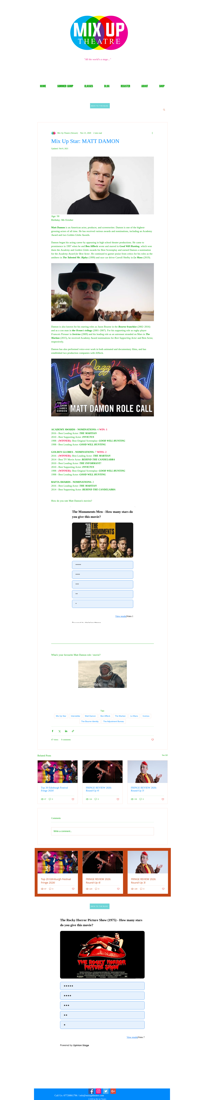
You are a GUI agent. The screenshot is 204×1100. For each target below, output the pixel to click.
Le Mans (134, 716)
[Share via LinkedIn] (66, 731)
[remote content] (102, 564)
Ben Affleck (105, 716)
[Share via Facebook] (52, 731)
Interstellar (75, 716)
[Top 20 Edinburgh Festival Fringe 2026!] (58, 771)
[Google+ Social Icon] (113, 1091)
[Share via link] (73, 731)
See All (165, 755)
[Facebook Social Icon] (91, 1091)
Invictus (146, 716)
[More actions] (152, 133)
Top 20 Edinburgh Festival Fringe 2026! (54, 789)
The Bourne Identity (90, 721)
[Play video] (102, 387)
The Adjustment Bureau (113, 721)
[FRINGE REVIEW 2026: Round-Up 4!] (103, 771)
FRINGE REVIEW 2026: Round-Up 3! (144, 789)
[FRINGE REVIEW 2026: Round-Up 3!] (148, 771)
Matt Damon (90, 716)
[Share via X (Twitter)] (59, 731)
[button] (164, 109)
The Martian (120, 716)
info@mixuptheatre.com (91, 1095)
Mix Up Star (61, 716)
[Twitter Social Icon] (106, 1091)
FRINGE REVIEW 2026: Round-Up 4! (99, 789)
